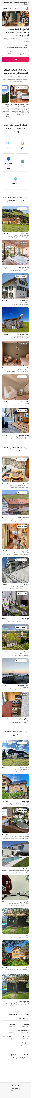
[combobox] (15, 48)
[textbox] (22, 54)
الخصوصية (17, 1090)
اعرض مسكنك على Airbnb (10, 8)
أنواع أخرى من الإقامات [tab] (23, 1018)
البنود (12, 1090)
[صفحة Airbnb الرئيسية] (27, 8)
